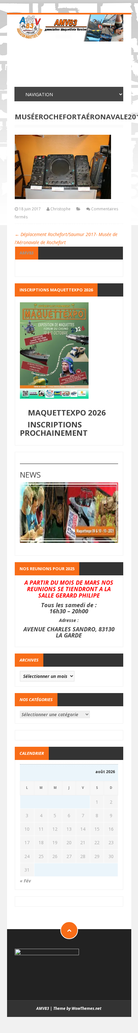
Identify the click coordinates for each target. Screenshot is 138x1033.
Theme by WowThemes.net (77, 1008)
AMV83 (26, 253)
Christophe (60, 209)
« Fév (25, 881)
